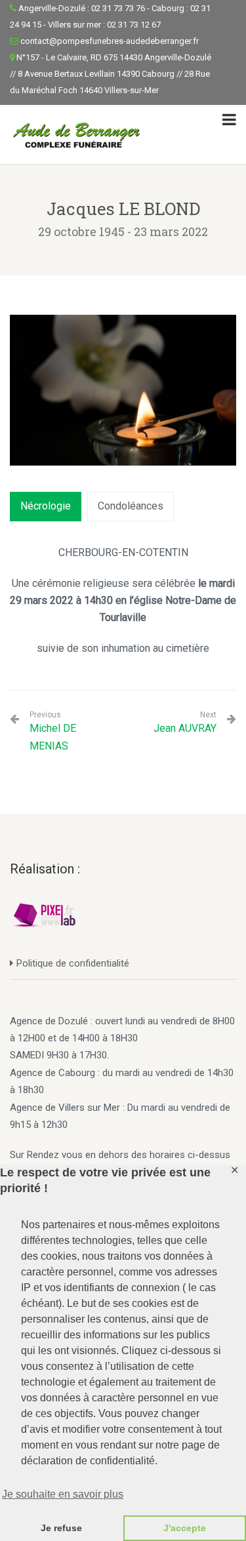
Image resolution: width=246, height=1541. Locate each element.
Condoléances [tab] (130, 506)
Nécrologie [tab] (45, 506)
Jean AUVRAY (185, 728)
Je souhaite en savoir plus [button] (62, 1494)
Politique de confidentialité (72, 963)
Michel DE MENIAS (53, 730)
